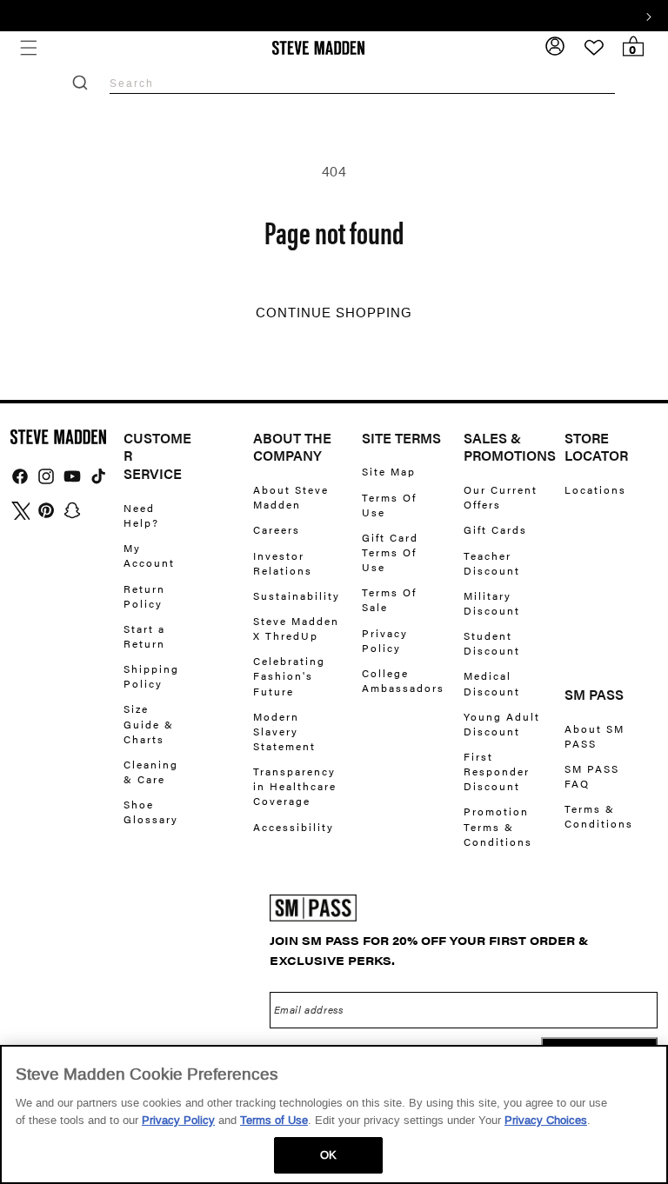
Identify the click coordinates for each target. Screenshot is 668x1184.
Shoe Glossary (151, 811)
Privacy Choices (545, 1120)
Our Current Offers (501, 497)
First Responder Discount (497, 771)
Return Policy (144, 596)
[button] (28, 48)
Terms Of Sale (389, 599)
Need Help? (141, 515)
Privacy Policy (385, 640)
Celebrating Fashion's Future (289, 675)
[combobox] (362, 83)
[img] (20, 476)
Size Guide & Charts (149, 723)
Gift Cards (495, 529)
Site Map (389, 471)
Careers (276, 529)
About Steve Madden (291, 497)
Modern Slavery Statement (284, 731)
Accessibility (293, 827)
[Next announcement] (649, 15)
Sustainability (296, 595)
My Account (149, 555)
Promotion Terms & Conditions (498, 825)
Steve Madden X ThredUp (296, 628)
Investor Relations (282, 563)
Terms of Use (274, 1120)
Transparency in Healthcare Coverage (295, 785)
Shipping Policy (151, 676)
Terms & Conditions (598, 816)
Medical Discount (492, 683)
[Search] (80, 82)
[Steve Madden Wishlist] (594, 48)
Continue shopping (334, 313)
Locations (595, 489)
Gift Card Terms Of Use (390, 552)
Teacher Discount (492, 563)
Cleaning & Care (151, 771)
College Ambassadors (403, 680)
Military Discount (492, 603)
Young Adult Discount (502, 723)
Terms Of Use (389, 504)
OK (328, 1154)
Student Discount (492, 643)
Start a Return (144, 636)
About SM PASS (594, 736)
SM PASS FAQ (591, 776)
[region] (334, 1114)
